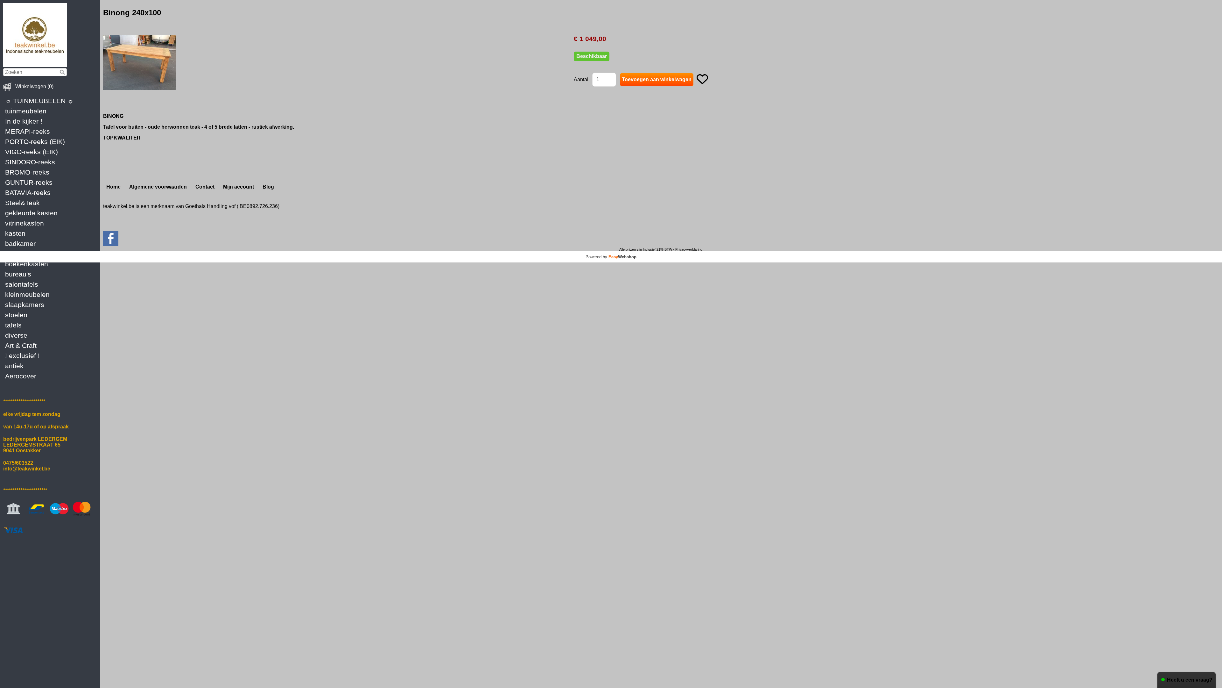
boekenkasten (26, 264)
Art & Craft (21, 345)
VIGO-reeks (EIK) (31, 151)
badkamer (20, 243)
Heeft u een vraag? (1189, 680)
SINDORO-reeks (30, 162)
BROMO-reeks (27, 172)
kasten (15, 233)
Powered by (611, 256)
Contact (204, 187)
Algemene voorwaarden (158, 187)
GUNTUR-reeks (29, 182)
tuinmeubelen (25, 111)
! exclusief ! (22, 355)
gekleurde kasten (31, 213)
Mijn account (238, 187)
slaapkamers (24, 304)
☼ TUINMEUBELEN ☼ (39, 100)
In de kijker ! (23, 121)
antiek (14, 365)
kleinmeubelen (27, 294)
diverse (16, 335)
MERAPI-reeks (27, 131)
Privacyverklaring (688, 249)
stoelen (16, 315)
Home (113, 187)
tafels (13, 325)
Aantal (581, 79)
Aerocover (20, 376)
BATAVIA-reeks (28, 192)
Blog (268, 187)
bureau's (18, 274)
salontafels (21, 284)
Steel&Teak (22, 202)
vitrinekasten (24, 223)
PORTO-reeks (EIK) (35, 141)
